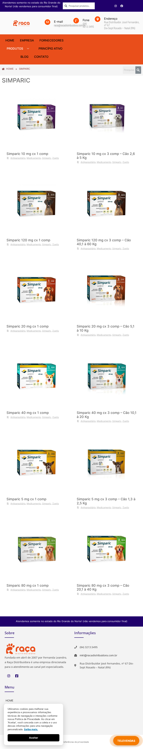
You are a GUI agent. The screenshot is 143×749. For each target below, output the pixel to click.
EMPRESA (27, 40)
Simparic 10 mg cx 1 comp (27, 154)
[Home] (37, 700)
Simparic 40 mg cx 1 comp (28, 413)
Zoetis (55, 158)
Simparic (46, 158)
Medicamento (34, 158)
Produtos (15, 48)
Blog (24, 57)
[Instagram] (115, 6)
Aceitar (33, 737)
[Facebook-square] (17, 676)
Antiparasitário (18, 158)
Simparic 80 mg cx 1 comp (28, 585)
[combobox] (79, 5)
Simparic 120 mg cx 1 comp (28, 240)
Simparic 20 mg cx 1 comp (28, 326)
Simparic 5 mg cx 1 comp (26, 499)
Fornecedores (51, 40)
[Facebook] (121, 6)
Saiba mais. (31, 729)
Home (9, 40)
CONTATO (41, 57)
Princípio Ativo (50, 48)
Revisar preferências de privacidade (71, 742)
